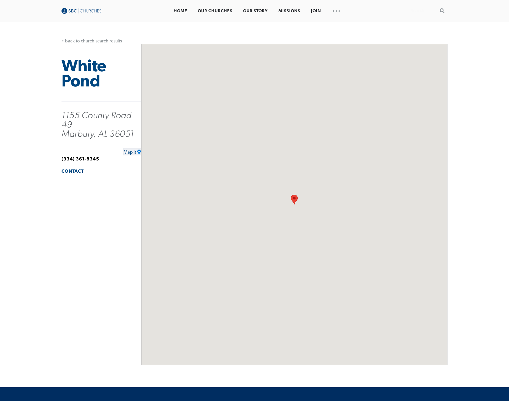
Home (180, 11)
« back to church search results (92, 41)
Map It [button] (130, 152)
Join (316, 11)
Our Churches (215, 11)
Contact (73, 171)
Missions (289, 11)
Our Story (255, 11)
